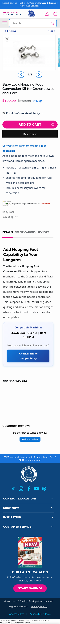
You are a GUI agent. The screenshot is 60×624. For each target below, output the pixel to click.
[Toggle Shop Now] (52, 508)
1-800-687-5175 (12, 14)
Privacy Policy (39, 606)
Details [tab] (7, 232)
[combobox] (33, 23)
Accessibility (16, 614)
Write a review (30, 439)
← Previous (10, 31)
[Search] (52, 23)
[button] (55, 13)
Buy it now (30, 133)
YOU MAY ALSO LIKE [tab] (15, 381)
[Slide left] (21, 74)
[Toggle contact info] (52, 498)
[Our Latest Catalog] (30, 552)
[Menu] (5, 23)
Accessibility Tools (40, 614)
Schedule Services (30, 6)
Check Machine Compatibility (28, 356)
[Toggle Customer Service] (52, 527)
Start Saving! (30, 588)
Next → (51, 31)
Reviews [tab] (43, 232)
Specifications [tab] (25, 232)
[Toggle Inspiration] (52, 517)
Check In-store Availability (23, 113)
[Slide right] (39, 74)
